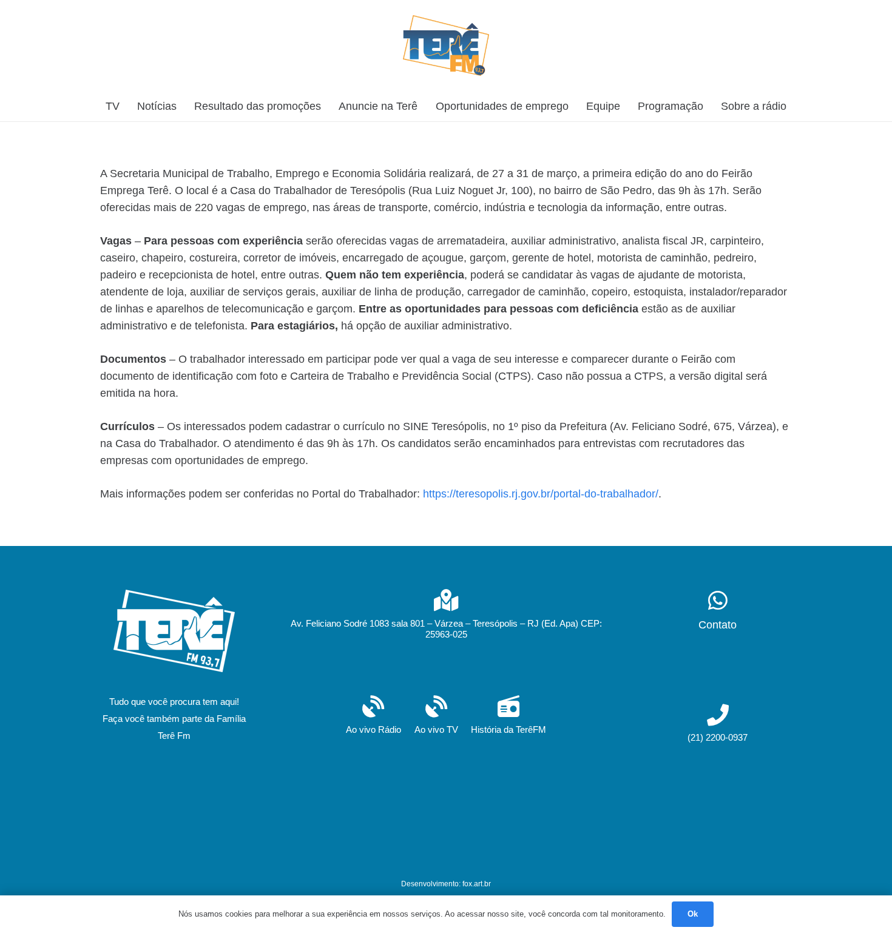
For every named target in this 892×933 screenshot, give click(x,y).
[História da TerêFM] (508, 707)
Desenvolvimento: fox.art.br (446, 884)
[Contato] (717, 601)
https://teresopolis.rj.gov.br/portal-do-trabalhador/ (540, 494)
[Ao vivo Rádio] (373, 707)
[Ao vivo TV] (436, 707)
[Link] (446, 45)
